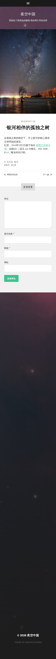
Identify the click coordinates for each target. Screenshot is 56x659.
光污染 (10, 161)
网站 (6, 262)
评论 (6, 198)
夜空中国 (28, 13)
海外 (7, 164)
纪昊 (14, 164)
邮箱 (7, 247)
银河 (16, 161)
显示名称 (9, 233)
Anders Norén (33, 642)
